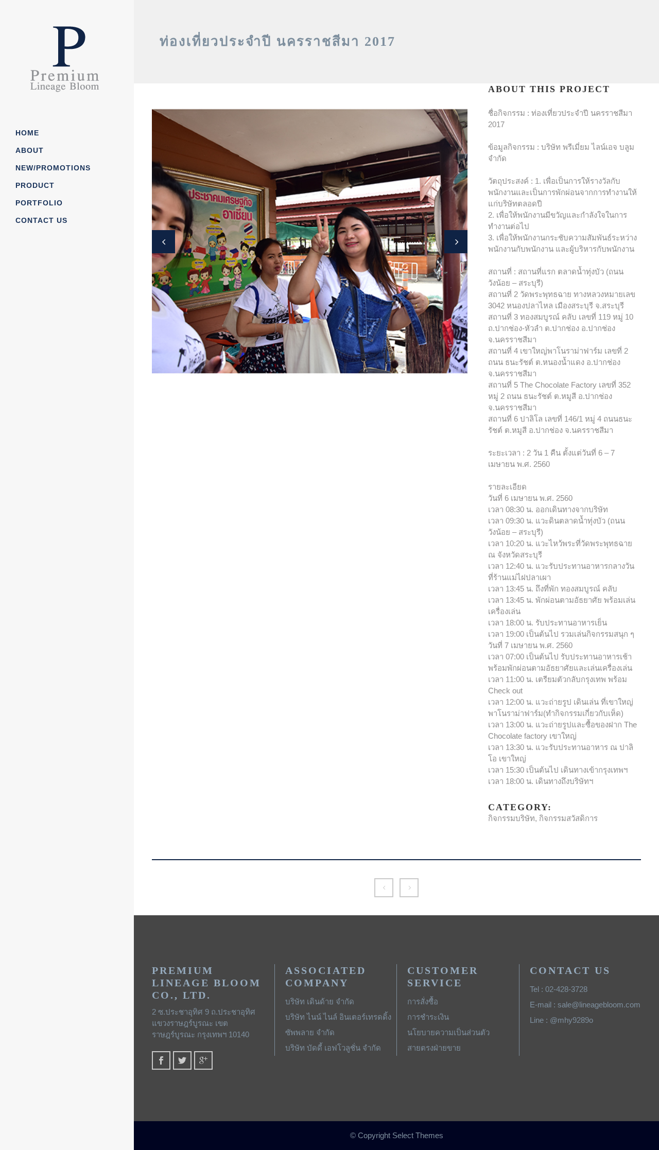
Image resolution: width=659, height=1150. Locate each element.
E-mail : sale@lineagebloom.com (585, 1004)
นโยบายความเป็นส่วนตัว (448, 1032)
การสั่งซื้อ (422, 1001)
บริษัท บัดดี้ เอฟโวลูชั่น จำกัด (333, 1047)
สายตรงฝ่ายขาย (434, 1047)
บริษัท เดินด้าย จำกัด (319, 1001)
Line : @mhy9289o (561, 1020)
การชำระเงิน (428, 1017)
